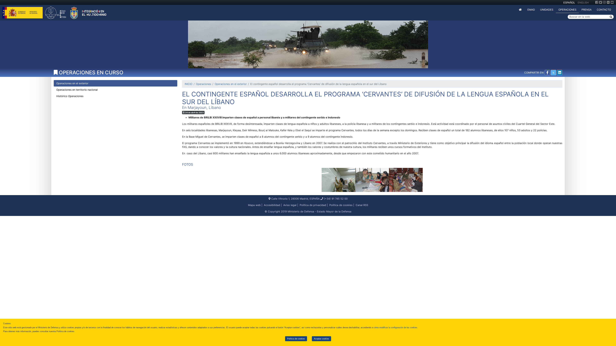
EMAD (531, 9)
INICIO (188, 84)
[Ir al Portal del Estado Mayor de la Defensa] (75, 12)
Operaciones (567, 9)
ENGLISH (583, 2)
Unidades (546, 9)
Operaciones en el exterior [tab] (72, 83)
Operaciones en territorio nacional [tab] (77, 89)
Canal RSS (362, 205)
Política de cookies (296, 339)
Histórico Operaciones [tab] (69, 96)
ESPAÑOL (569, 2)
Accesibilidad (272, 205)
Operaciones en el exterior (231, 84)
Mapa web (254, 205)
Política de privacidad (313, 205)
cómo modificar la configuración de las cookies (395, 327)
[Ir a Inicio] (520, 9)
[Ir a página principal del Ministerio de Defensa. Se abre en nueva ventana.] (22, 12)
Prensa (587, 9)
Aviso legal (289, 205)
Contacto (604, 9)
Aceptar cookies (321, 339)
